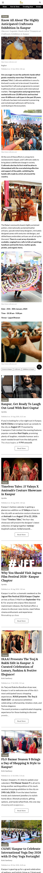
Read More (21, 448)
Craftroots (17, 369)
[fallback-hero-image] (21, 386)
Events (38, 7)
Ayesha (4, 412)
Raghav (4, 65)
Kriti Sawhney (6, 678)
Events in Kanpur (7, 369)
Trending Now (28, 7)
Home (5, 7)
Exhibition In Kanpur (28, 369)
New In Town (14, 7)
